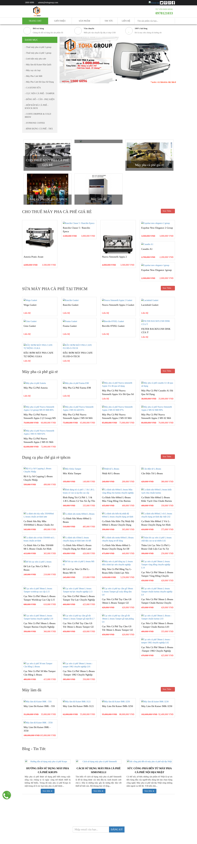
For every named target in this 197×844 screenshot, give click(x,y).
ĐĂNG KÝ (117, 829)
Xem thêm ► (47, 791)
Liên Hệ (126, 21)
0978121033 (164, 13)
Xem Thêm (167, 211)
